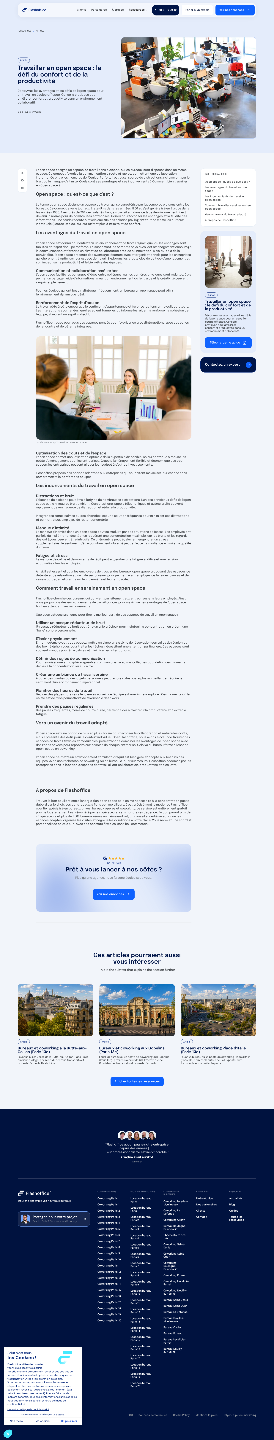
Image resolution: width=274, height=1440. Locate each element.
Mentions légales (207, 1415)
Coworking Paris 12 (109, 1272)
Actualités (235, 1198)
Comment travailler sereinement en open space (228, 207)
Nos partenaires (206, 1204)
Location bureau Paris (141, 1200)
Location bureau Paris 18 (141, 1366)
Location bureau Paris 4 (141, 1237)
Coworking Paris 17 (109, 1302)
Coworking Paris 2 (108, 1211)
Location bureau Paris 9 (141, 1283)
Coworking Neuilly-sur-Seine (175, 1292)
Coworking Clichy (174, 1220)
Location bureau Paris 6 (141, 1255)
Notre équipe (204, 1198)
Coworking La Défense (171, 1212)
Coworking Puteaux (175, 1275)
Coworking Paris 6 (108, 1235)
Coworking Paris (107, 1198)
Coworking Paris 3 (108, 1217)
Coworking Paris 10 (109, 1259)
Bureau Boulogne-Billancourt (175, 1228)
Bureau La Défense (175, 1312)
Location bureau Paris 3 (141, 1228)
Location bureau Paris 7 (141, 1265)
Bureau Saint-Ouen (175, 1306)
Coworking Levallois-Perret (176, 1283)
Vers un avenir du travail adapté (225, 214)
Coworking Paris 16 (109, 1296)
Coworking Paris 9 (108, 1253)
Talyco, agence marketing (239, 1415)
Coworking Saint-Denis (174, 1246)
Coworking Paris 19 (109, 1314)
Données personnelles (152, 1415)
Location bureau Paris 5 (141, 1246)
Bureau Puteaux (173, 1333)
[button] (138, 10)
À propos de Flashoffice (220, 220)
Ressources (24, 31)
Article (40, 31)
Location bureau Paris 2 (141, 1218)
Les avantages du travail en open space (226, 189)
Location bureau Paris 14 (141, 1329)
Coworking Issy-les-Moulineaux (175, 1203)
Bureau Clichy (172, 1327)
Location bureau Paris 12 (141, 1311)
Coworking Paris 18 (109, 1308)
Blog (232, 1204)
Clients (81, 10)
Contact (201, 1217)
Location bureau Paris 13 (141, 1320)
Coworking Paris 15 (109, 1290)
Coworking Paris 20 (109, 1320)
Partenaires (99, 10)
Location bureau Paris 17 (141, 1357)
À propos (118, 10)
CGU (130, 1415)
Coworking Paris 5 (108, 1229)
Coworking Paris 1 (108, 1204)
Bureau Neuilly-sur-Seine (173, 1350)
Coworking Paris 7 (108, 1241)
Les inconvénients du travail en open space (225, 198)
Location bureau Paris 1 (141, 1209)
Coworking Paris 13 (109, 1278)
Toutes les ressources (236, 1218)
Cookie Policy (181, 1415)
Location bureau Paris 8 (141, 1274)
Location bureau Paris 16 (141, 1348)
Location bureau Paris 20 (141, 1385)
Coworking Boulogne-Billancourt (170, 1266)
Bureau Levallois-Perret (174, 1341)
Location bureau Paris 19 (141, 1375)
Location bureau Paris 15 (141, 1339)
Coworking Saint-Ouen (174, 1255)
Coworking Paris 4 (108, 1223)
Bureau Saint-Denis (175, 1300)
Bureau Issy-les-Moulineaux (173, 1320)
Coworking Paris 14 (109, 1284)
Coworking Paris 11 (108, 1265)
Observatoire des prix (174, 1237)
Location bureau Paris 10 (141, 1292)
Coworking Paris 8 (108, 1247)
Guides (233, 1211)
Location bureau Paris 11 (141, 1302)
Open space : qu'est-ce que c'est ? (227, 182)
